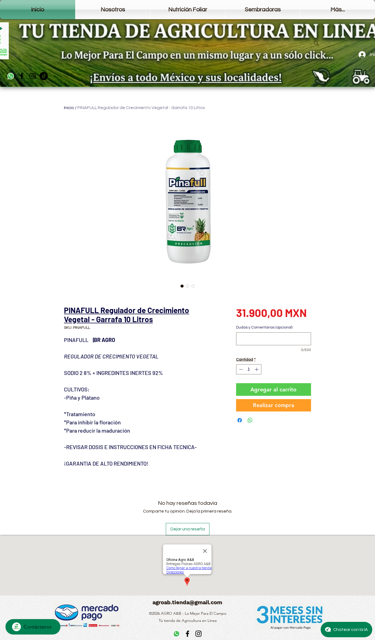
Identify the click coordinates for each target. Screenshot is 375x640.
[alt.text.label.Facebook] (22, 76)
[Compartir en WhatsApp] (250, 420)
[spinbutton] (249, 369)
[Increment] (257, 369)
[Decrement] (240, 369)
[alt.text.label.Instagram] (33, 76)
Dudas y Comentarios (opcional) (264, 327)
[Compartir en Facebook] (239, 420)
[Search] (316, 43)
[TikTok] (44, 76)
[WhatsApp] (11, 76)
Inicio (69, 107)
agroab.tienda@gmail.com (187, 602)
